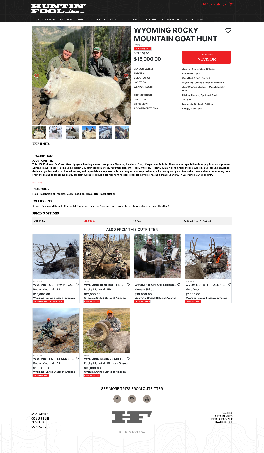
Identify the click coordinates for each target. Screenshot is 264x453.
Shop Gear (48, 19)
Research (134, 19)
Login (223, 4)
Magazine (150, 19)
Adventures (67, 19)
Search (210, 4)
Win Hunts (85, 19)
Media (189, 19)
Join (37, 19)
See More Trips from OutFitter (132, 388)
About (201, 19)
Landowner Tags (172, 19)
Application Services (109, 19)
